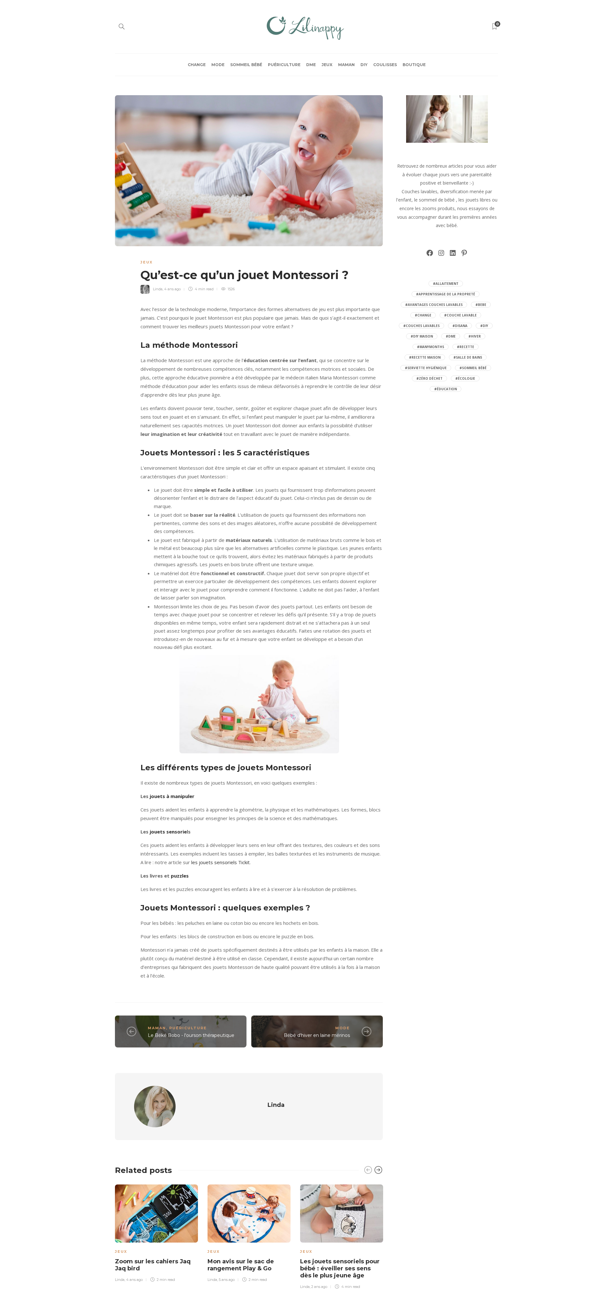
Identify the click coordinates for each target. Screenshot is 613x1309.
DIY (363, 64)
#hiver (474, 336)
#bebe (480, 304)
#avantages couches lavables (434, 304)
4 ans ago (172, 289)
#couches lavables (421, 325)
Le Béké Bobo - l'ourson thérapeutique (191, 1035)
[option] (156, 1232)
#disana (459, 325)
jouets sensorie (168, 831)
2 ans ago (319, 1286)
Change (197, 64)
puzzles (180, 875)
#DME (451, 336)
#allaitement (445, 283)
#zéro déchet (429, 378)
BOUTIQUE (414, 64)
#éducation (445, 389)
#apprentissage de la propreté (445, 294)
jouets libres (478, 200)
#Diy (484, 325)
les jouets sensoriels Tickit (220, 862)
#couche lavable (460, 315)
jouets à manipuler (172, 796)
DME (311, 64)
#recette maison (425, 357)
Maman (346, 64)
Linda (158, 289)
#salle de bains (467, 357)
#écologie (465, 378)
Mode (217, 64)
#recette (465, 347)
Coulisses (385, 64)
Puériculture (284, 64)
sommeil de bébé (437, 200)
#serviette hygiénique (426, 368)
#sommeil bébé (473, 368)
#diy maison (422, 336)
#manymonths (430, 347)
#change (423, 315)
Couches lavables (419, 191)
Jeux (327, 64)
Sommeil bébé (246, 64)
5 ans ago (227, 1279)
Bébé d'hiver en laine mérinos (317, 1035)
